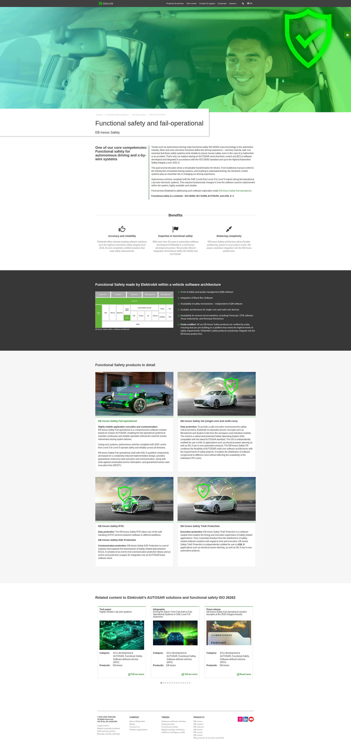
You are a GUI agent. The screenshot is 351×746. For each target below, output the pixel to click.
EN (250, 3)
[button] (161, 683)
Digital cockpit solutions (173, 729)
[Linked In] (245, 719)
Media (132, 724)
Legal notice (103, 725)
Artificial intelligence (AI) (173, 732)
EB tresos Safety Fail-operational (235, 191)
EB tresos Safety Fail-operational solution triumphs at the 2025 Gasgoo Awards (226, 613)
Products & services (175, 3)
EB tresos (198, 729)
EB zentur (198, 732)
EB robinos (199, 727)
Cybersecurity (168, 724)
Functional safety (170, 727)
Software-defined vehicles (174, 721)
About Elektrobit (137, 721)
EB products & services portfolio (209, 738)
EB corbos (198, 724)
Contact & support (207, 3)
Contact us (134, 727)
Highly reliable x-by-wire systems (116, 612)
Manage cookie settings (108, 734)
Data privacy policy (106, 731)
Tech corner (191, 3)
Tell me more (137, 674)
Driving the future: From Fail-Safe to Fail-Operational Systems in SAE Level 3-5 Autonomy (173, 614)
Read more (245, 674)
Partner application (138, 729)
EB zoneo (198, 735)
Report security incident (108, 728)
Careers (232, 3)
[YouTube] (251, 719)
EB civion (198, 721)
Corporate (222, 3)
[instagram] (240, 719)
